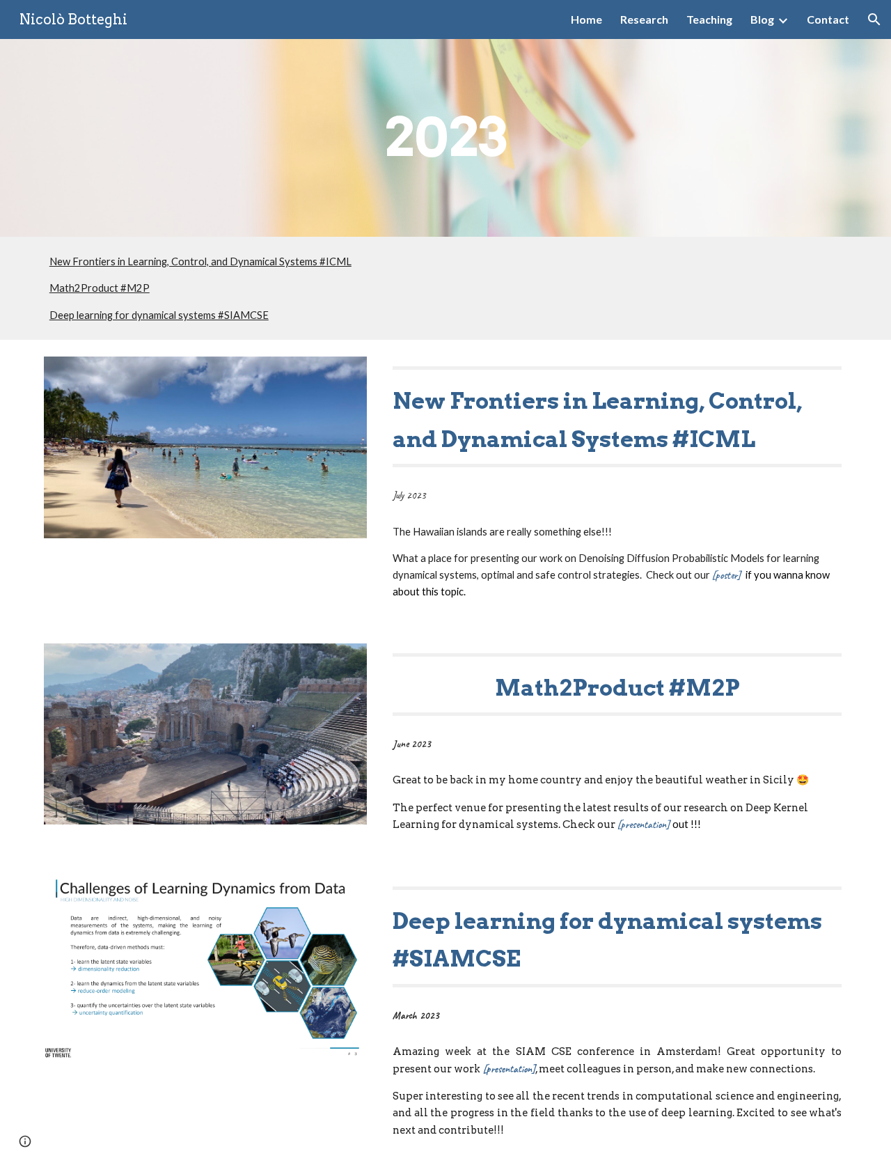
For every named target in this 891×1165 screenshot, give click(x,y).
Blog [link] (762, 19)
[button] (874, 19)
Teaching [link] (709, 19)
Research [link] (644, 19)
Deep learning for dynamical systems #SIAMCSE (159, 315)
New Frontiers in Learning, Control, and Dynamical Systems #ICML (200, 261)
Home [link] (586, 19)
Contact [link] (828, 19)
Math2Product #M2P (99, 288)
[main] (445, 138)
